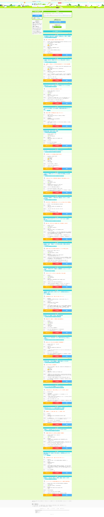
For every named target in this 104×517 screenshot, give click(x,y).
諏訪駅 (36, 24)
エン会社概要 (57, 508)
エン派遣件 (34, 1)
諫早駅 (38, 24)
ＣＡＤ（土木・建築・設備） (35, 505)
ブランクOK (34, 32)
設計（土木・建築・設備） (49, 505)
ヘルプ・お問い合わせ (52, 508)
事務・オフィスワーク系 (35, 27)
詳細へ (67, 80)
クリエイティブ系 (36, 28)
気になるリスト (35, 6)
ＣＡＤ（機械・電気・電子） (42, 505)
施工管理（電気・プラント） (63, 505)
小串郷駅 (40, 24)
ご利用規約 (48, 508)
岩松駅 (39, 23)
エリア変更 (47, 4)
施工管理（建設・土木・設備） (55, 505)
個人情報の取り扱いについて (43, 508)
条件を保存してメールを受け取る (38, 18)
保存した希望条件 (42, 6)
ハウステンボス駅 (36, 23)
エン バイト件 (38, 1)
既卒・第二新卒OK (37, 32)
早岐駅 (33, 23)
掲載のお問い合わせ (62, 508)
